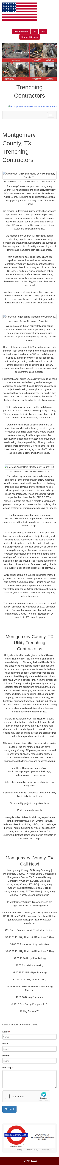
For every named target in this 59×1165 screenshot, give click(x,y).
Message (7, 1067)
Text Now (31, 1161)
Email (5, 1043)
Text (43, 31)
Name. (6, 1031)
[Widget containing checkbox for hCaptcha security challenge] (26, 1096)
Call (34, 31)
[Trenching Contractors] (29, 1136)
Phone (5, 1055)
